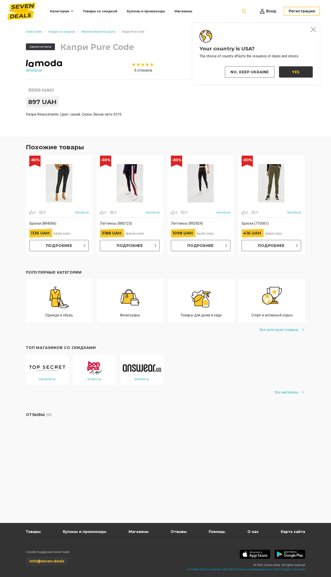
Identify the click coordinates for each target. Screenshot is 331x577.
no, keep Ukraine (250, 72)
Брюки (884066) (42, 223)
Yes (296, 72)
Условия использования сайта (208, 569)
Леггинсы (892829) (187, 223)
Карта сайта (293, 532)
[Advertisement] (161, 480)
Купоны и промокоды (146, 11)
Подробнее (59, 246)
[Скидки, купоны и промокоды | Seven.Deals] (21, 11)
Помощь (217, 532)
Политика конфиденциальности (253, 569)
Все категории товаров (279, 330)
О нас (253, 532)
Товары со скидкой (100, 11)
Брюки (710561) (255, 223)
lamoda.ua (82, 212)
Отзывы (179, 532)
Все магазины (286, 392)
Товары (33, 532)
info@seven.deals (46, 561)
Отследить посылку (291, 569)
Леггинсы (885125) (116, 223)
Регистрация (302, 11)
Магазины (183, 11)
